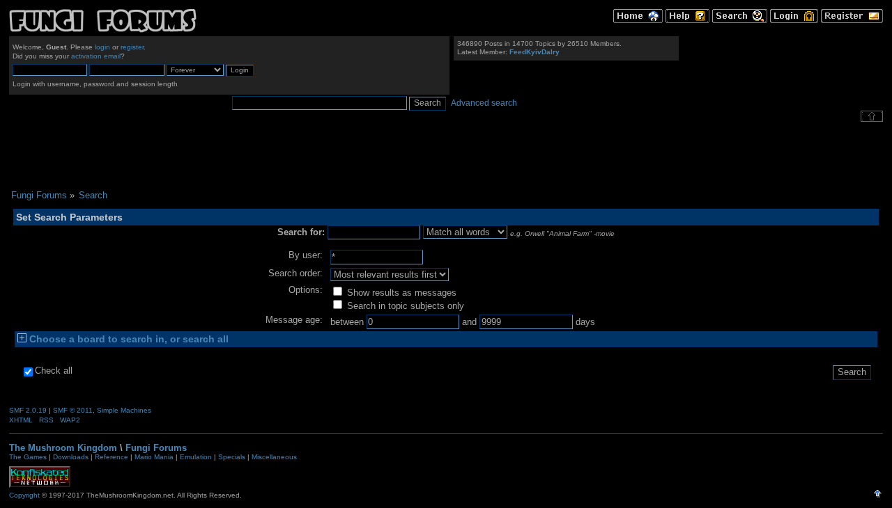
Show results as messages (400, 292)
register (132, 47)
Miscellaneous (274, 457)
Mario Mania (154, 457)
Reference (111, 457)
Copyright (24, 495)
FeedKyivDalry (534, 52)
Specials (231, 457)
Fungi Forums (156, 448)
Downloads (71, 457)
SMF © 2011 (73, 410)
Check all (53, 370)
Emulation (196, 457)
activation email (96, 56)
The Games (28, 457)
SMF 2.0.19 (28, 410)
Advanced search (484, 103)
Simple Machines (124, 410)
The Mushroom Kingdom (63, 448)
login (102, 47)
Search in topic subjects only (404, 306)
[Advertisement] (446, 156)
